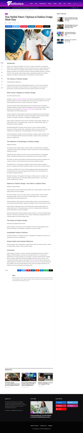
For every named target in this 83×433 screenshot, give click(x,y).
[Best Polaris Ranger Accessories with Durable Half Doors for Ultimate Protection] (12, 377)
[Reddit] (2, 78)
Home (31, 3)
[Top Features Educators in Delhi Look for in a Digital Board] (60, 34)
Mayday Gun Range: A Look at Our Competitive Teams (45, 383)
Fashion (49, 3)
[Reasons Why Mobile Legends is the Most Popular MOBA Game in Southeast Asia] (29, 377)
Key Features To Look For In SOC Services (70, 40)
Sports (60, 3)
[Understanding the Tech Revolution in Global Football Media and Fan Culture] (41, 407)
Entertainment (42, 3)
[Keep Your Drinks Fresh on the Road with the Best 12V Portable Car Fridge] (60, 19)
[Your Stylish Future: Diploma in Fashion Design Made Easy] (29, 44)
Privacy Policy (35, 425)
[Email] (2, 88)
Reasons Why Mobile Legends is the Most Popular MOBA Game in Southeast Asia (29, 384)
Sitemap (50, 425)
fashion (32, 260)
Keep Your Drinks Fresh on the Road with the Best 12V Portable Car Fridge (71, 19)
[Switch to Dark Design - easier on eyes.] (77, 7)
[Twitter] (2, 69)
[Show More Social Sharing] (52, 26)
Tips (6, 13)
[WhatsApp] (2, 84)
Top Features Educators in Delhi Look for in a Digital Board (70, 33)
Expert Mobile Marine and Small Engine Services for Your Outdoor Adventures (26, 7)
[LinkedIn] (2, 72)
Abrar (10, 22)
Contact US (43, 425)
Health (55, 3)
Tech (65, 3)
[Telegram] (2, 81)
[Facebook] (2, 66)
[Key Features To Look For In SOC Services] (60, 41)
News (36, 3)
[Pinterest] (2, 75)
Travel (69, 3)
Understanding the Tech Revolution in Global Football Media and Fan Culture (40, 416)
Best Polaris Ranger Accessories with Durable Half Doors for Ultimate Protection (12, 384)
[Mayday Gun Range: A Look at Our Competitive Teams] (45, 377)
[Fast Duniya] (15, 3)
